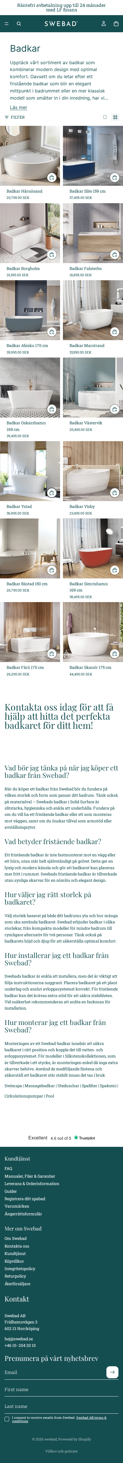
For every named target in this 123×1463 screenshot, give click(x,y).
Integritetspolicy (20, 1268)
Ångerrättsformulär (23, 1213)
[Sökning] (19, 23)
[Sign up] (112, 1373)
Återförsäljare (17, 1283)
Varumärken (17, 1206)
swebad (50, 1439)
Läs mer (18, 107)
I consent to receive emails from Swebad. (59, 1419)
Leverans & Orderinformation (32, 1183)
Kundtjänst (15, 1253)
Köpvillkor (14, 1261)
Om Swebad (16, 1238)
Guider (11, 1191)
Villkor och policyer (61, 1451)
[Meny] (6, 23)
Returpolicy (15, 1276)
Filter (18, 117)
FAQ (8, 1168)
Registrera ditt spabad (25, 1198)
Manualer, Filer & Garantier (30, 1176)
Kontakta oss (17, 1246)
